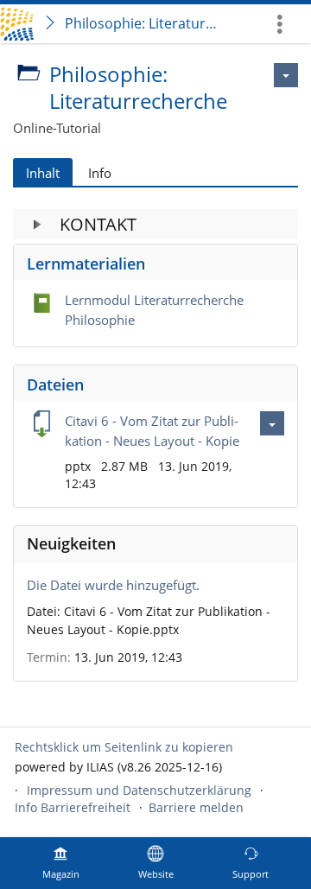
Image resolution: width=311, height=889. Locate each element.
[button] (155, 224)
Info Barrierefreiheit (72, 807)
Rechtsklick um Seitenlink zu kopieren (124, 747)
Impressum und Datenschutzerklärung (139, 790)
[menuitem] (286, 23)
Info (99, 172)
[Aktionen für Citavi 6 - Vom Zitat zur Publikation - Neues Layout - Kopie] (272, 423)
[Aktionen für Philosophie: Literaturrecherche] (286, 75)
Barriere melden (196, 807)
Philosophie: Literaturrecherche (145, 23)
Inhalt (43, 172)
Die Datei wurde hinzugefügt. (113, 585)
